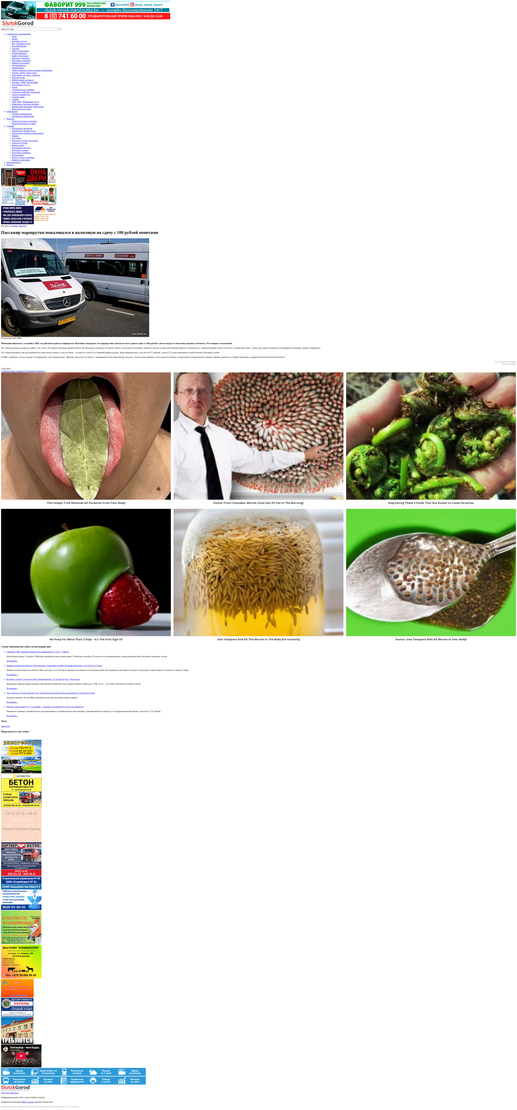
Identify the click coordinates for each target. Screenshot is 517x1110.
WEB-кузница (27, 1102)
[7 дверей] (29, 186)
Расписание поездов (21, 148)
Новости (10, 119)
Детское (15, 48)
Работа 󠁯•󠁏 (10, 165)
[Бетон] (21, 807)
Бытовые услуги (19, 41)
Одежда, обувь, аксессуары (24, 73)
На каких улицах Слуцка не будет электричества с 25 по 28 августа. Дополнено (43, 679)
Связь (14, 87)
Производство (18, 77)
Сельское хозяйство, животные (26, 92)
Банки (15, 39)
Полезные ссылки (20, 150)
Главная (14, 226)
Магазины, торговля (21, 60)
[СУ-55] (21, 909)
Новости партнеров (21, 160)
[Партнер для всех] (21, 841)
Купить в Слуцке (20, 143)
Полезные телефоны (21, 153)
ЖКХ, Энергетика (20, 51)
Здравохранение (19, 53)
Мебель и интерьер (20, 63)
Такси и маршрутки (21, 94)
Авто (14, 36)
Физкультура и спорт (21, 109)
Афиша (15, 136)
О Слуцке (16, 138)
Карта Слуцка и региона (23, 157)
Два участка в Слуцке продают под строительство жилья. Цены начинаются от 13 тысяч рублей (50, 693)
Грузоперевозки (19, 46)
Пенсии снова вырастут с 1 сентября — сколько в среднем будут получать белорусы (45, 707)
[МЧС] (17, 996)
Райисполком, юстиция (22, 80)
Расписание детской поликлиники (27, 133)
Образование (18, 68)
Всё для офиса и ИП (21, 44)
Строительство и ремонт (23, 90)
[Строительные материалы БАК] (29, 223)
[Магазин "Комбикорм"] (21, 977)
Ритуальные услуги (21, 85)
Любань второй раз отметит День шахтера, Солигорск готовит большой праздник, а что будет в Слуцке (54, 665)
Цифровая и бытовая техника (25, 104)
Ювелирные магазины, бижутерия (27, 107)
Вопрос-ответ (18, 145)
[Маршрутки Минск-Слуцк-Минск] (21, 772)
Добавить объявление (22, 114)
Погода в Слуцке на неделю (25, 140)
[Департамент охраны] (17, 1016)
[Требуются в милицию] (17, 1043)
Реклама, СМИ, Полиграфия (25, 82)
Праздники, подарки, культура (26, 75)
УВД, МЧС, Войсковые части (25, 102)
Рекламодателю (13, 162)
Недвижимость (19, 65)
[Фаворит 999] (85, 18)
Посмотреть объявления (23, 116)
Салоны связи (18, 97)
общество (5, 726)
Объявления (12, 111)
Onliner (512, 362)
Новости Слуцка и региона (24, 121)
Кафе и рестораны (20, 56)
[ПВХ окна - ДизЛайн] (29, 204)
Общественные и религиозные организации (32, 70)
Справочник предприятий (18, 34)
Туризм (15, 99)
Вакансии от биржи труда (24, 131)
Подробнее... (12, 661)
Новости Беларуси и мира (24, 123)
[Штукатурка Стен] (21, 943)
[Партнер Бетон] (21, 875)
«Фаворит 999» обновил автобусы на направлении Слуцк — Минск (37, 652)
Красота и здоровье (21, 58)
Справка (10, 126)
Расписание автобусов (22, 128)
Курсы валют (18, 155)
